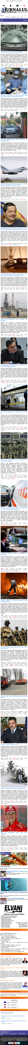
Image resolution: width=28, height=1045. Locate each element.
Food (2, 853)
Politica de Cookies (19, 1039)
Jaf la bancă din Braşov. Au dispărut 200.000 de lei (14, 412)
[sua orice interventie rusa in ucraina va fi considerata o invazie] (14, 458)
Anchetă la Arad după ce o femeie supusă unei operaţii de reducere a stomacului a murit (14, 95)
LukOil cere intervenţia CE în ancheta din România (14, 320)
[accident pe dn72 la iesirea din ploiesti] (14, 50)
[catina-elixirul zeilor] (14, 865)
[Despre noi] (10, 5)
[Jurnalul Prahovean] (4, 5)
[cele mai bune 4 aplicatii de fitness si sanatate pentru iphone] (14, 891)
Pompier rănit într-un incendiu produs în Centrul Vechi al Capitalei (14, 600)
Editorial (24, 953)
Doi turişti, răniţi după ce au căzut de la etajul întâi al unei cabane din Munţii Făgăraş (14, 508)
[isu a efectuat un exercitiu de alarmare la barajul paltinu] (14, 694)
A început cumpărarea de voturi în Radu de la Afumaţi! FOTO (14, 140)
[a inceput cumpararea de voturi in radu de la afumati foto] (14, 138)
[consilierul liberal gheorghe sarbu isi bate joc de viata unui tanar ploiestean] (14, 363)
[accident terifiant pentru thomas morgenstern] (14, 787)
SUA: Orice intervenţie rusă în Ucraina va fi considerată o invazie (14, 460)
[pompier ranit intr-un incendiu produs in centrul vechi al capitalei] (14, 598)
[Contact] (17, 5)
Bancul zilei (24, 929)
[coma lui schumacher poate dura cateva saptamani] (14, 831)
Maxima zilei (23, 991)
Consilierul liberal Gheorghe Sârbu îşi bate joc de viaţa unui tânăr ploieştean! (14, 365)
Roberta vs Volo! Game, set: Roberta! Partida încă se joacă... (13, 968)
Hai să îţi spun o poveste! (7, 980)
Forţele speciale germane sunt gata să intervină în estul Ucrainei (14, 647)
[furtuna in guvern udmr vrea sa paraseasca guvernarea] (14, 552)
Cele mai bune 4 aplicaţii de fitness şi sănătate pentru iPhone (14, 893)
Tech (2, 879)
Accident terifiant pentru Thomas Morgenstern (13, 788)
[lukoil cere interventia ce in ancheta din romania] (14, 318)
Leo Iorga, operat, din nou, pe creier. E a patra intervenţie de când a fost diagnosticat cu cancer (14, 228)
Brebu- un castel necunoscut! (7, 1013)
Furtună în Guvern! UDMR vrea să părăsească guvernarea (14, 554)
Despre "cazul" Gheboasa (7, 956)
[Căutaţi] (25, 16)
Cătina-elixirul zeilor (5, 866)
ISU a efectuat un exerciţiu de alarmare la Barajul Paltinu (14, 696)
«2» (7, 23)
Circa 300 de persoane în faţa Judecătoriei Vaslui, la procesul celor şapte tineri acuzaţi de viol (14, 274)
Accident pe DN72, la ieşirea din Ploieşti (11, 52)
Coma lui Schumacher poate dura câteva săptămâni (14, 833)
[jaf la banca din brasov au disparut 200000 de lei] (14, 410)
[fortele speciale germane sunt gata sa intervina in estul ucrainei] (14, 645)
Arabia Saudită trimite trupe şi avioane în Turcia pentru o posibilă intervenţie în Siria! (14, 184)
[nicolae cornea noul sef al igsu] (14, 742)
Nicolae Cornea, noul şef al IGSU (9, 744)
